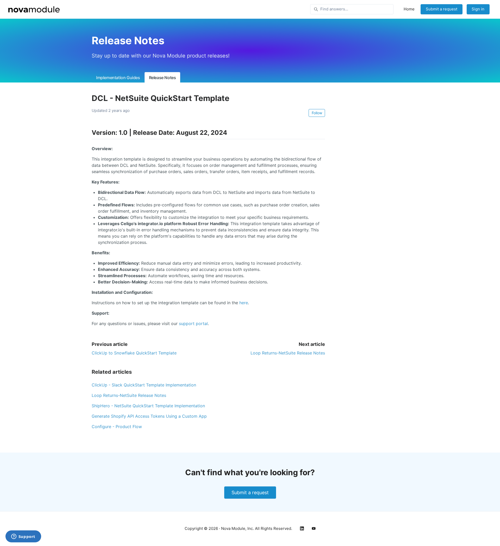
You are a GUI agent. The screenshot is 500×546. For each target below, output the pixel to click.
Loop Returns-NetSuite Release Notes (288, 352)
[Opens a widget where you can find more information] (23, 536)
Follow (317, 113)
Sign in (478, 9)
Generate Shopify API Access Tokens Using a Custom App (149, 416)
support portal (193, 323)
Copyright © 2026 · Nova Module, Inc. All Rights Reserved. (238, 528)
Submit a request (441, 9)
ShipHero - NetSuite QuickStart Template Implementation (148, 405)
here (243, 302)
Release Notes (162, 77)
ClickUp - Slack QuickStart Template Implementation (144, 385)
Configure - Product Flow (117, 426)
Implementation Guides (118, 77)
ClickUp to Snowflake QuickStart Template (134, 352)
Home (409, 9)
